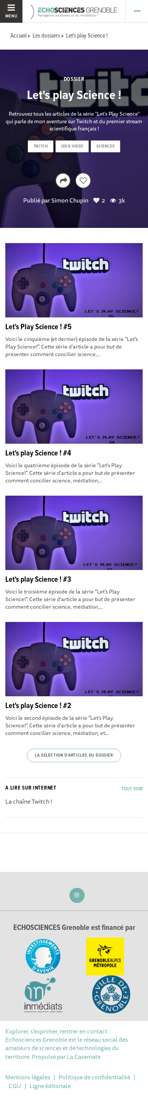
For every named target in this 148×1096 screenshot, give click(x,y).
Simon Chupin (69, 200)
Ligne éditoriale (50, 1086)
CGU (15, 1086)
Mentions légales (27, 1077)
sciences (105, 146)
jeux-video (72, 146)
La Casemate (84, 1056)
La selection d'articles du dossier (74, 755)
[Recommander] (83, 180)
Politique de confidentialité (94, 1077)
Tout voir (132, 789)
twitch (40, 146)
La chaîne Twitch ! (28, 801)
